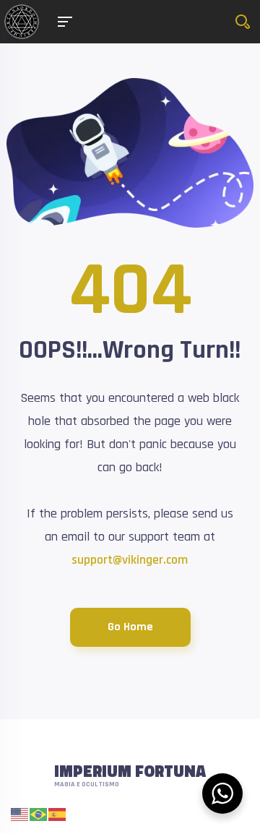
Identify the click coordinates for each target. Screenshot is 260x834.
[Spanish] (57, 814)
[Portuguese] (39, 814)
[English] (20, 814)
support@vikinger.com (130, 559)
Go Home (130, 627)
